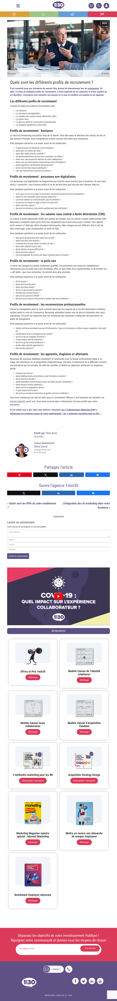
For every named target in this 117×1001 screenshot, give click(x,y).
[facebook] (75, 981)
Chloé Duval (41, 446)
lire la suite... (39, 436)
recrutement (93, 88)
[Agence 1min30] (58, 5)
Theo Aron (11, 73)
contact (56, 969)
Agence (102, 14)
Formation (73, 14)
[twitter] (83, 981)
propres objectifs (18, 401)
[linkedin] (92, 981)
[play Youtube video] (58, 596)
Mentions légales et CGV (58, 995)
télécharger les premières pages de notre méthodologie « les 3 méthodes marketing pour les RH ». (55, 413)
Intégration (44, 14)
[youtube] (100, 981)
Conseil (14, 14)
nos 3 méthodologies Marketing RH (77, 409)
